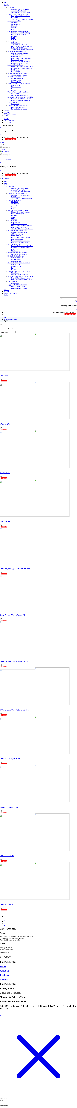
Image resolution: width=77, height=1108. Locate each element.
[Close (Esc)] (6, 1098)
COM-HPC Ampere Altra (10, 759)
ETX (12, 29)
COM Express (15, 24)
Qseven (13, 27)
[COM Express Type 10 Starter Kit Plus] (17, 563)
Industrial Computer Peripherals (20, 61)
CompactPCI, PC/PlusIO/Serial (20, 16)
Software (6, 110)
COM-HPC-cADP (7, 856)
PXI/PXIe (14, 39)
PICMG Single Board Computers (21, 58)
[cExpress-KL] (34, 370)
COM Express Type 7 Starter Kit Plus (14, 710)
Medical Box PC (16, 80)
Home (5, 2)
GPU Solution (15, 43)
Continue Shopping (10, 139)
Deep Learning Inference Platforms (21, 46)
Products (6, 5)
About (6, 4)
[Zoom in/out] (1, 1098)
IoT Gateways (15, 71)
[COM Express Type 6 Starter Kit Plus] (17, 656)
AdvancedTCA (12, 7)
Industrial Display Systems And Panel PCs (20, 97)
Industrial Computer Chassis (19, 63)
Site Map (6, 119)
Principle (6, 112)
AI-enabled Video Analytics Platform (22, 49)
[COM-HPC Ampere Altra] (34, 753)
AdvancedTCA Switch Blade (20, 9)
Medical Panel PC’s (17, 78)
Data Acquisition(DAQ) (18, 34)
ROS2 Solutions (12, 102)
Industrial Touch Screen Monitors (21, 99)
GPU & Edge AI (12, 41)
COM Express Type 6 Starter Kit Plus (14, 661)
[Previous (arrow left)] (1, 1100)
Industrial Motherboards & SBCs (17, 51)
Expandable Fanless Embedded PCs (22, 66)
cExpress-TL (5, 473)
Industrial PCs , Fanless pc (15, 65)
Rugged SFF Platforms (18, 107)
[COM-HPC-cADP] (34, 850)
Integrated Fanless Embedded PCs (21, 68)
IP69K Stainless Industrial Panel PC (22, 100)
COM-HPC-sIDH (6, 904)
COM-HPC (14, 22)
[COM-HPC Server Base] (34, 802)
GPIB (13, 38)
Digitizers (14, 36)
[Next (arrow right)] (2, 1100)
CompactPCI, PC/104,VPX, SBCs (18, 14)
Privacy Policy (8, 122)
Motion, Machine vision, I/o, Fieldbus (19, 83)
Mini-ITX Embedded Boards (19, 53)
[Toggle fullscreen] (2, 1098)
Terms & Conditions (10, 120)
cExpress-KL (5, 375)
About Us (4, 971)
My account (7, 160)
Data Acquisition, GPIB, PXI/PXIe (18, 31)
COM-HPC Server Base (9, 807)
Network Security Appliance (19, 95)
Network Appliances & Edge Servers (18, 92)
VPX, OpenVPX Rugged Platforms (22, 19)
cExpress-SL (5, 424)
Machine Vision (16, 87)
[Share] (4, 1098)
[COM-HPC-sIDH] (34, 899)
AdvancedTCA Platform (18, 11)
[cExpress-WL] (34, 516)
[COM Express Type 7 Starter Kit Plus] (34, 704)
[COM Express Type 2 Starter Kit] (17, 610)
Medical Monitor (16, 82)
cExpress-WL (5, 521)
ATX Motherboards (17, 55)
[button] (0, 127)
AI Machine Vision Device (19, 44)
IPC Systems (15, 70)
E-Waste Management (10, 114)
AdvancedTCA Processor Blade (20, 12)
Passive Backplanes (17, 60)
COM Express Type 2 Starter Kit (12, 615)
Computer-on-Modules (14, 21)
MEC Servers (15, 93)
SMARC (14, 26)
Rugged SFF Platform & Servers (17, 105)
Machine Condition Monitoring (20, 33)
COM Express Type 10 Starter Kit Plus (15, 569)
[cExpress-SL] (34, 419)
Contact (6, 115)
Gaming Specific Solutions (19, 75)
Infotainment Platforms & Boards (17, 73)
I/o (12, 88)
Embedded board (16, 56)
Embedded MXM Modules (19, 48)
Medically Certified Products (16, 77)
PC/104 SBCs (15, 17)
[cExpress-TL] (34, 467)
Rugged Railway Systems (19, 109)
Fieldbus (13, 90)
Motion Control (15, 85)
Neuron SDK (15, 104)
